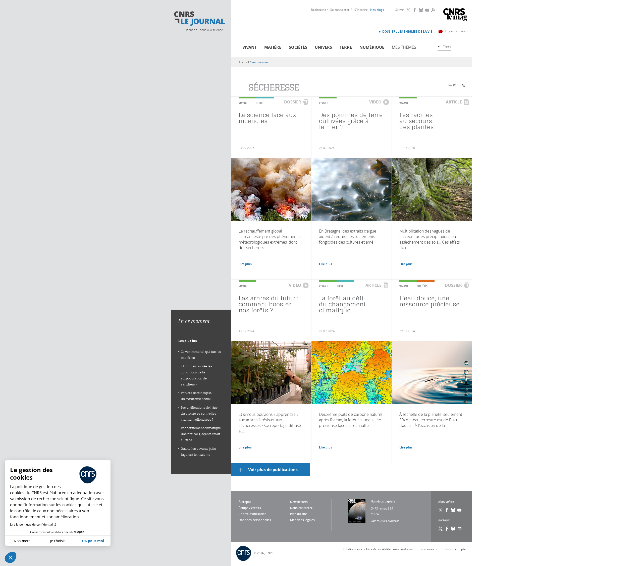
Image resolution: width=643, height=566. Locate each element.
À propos (245, 502)
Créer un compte (454, 549)
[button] (11, 557)
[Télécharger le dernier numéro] (356, 511)
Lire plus (245, 264)
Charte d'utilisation (252, 514)
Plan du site (298, 514)
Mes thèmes (404, 47)
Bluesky (421, 10)
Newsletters (299, 502)
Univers (323, 47)
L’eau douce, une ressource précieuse (429, 301)
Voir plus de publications (273, 469)
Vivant (249, 47)
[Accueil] (199, 18)
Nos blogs (377, 10)
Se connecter (339, 10)
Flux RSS (452, 85)
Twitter (408, 10)
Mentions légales (302, 520)
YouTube (427, 10)
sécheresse (260, 62)
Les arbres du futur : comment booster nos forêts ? (268, 304)
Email (459, 529)
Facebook (414, 10)
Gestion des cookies (357, 549)
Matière (272, 47)
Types (447, 46)
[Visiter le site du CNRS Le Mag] (455, 15)
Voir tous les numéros (384, 521)
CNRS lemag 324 (381, 508)
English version (456, 31)
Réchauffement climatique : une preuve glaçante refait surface (201, 434)
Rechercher (319, 10)
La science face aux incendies (267, 118)
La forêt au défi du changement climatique (342, 304)
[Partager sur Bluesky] (453, 529)
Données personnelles (255, 520)
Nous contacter (301, 508)
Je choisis (58, 540)
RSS (432, 10)
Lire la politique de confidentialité (33, 524)
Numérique (371, 47)
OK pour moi (93, 540)
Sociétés (298, 47)
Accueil (244, 62)
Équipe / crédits (250, 508)
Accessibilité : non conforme (393, 549)
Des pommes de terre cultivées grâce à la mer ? (351, 121)
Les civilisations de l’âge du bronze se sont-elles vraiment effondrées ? (199, 413)
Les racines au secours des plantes (416, 121)
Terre (346, 47)
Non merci (22, 540)
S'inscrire (361, 10)
